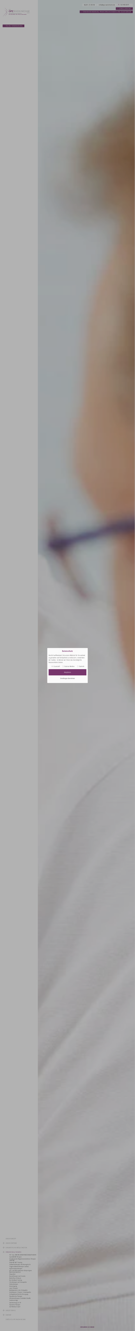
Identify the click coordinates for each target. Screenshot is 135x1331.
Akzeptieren (67, 672)
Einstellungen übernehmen (67, 678)
